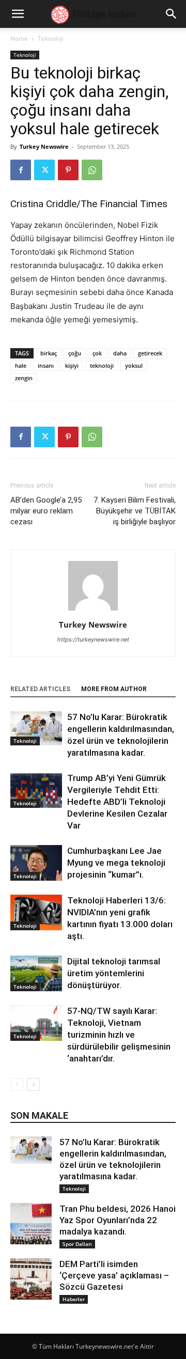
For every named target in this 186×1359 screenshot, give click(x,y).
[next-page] (33, 1084)
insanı (46, 365)
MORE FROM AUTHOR (114, 689)
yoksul (134, 365)
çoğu (74, 353)
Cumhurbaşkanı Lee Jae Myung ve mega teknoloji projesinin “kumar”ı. (116, 863)
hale (20, 365)
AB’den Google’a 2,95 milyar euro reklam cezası (46, 510)
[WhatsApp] (92, 170)
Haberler (74, 1299)
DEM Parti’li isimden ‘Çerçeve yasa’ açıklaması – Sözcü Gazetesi (114, 1275)
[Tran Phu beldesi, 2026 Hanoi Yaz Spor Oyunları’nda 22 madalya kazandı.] (31, 1223)
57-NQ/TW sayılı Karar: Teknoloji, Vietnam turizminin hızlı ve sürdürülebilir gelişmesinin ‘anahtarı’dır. (119, 1035)
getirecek (150, 353)
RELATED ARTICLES (40, 689)
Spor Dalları (77, 1243)
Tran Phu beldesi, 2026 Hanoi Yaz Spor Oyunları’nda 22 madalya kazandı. (117, 1220)
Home (19, 38)
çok (97, 353)
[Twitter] (44, 170)
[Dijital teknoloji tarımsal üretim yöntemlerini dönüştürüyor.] (36, 973)
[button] (171, 14)
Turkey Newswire (44, 146)
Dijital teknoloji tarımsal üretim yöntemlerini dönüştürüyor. (113, 973)
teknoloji (102, 365)
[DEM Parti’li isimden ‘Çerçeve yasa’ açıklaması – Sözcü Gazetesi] (31, 1279)
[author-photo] (93, 610)
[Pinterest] (68, 170)
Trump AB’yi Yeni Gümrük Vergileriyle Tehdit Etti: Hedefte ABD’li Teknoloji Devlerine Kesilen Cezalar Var (117, 802)
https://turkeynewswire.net (93, 639)
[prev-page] (16, 1084)
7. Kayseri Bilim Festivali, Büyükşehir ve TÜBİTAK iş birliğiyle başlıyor (135, 510)
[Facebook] (20, 170)
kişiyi (72, 365)
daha (120, 353)
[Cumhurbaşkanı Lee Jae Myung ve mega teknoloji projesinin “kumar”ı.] (36, 863)
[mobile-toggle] (17, 14)
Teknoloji (51, 38)
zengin (24, 378)
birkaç (48, 353)
